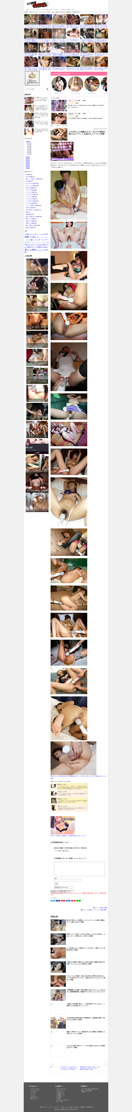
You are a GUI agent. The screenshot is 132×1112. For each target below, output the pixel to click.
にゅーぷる (33, 1093)
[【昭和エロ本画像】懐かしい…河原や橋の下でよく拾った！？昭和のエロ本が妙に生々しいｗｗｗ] (58, 1009)
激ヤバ (33, 247)
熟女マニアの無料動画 (86, 1090)
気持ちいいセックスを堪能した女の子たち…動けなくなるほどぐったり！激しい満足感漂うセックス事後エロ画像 (37, 345)
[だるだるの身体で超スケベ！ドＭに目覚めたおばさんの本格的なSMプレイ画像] (58, 1050)
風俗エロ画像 (29, 227)
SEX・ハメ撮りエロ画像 (32, 179)
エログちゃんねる (34, 1089)
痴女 (46, 247)
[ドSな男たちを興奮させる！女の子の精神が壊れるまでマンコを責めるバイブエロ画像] (68, 901)
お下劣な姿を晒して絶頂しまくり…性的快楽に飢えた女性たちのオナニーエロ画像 (37, 436)
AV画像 (28, 174)
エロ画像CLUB (59, 1093)
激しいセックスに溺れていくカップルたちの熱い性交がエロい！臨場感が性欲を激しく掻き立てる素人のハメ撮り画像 (37, 363)
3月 (28, 151)
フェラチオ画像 (30, 203)
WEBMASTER (75, 12)
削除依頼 (69, 12)
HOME (26, 12)
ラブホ (38, 242)
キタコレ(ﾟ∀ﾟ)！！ (35, 1090)
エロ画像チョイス (60, 1095)
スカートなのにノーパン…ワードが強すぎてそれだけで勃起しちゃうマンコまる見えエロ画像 (41, 122)
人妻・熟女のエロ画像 (32, 210)
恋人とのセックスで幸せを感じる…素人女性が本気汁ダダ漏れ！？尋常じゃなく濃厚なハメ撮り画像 (37, 418)
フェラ (43, 240)
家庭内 (40, 245)
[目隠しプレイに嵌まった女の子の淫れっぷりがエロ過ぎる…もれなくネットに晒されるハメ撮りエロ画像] (58, 939)
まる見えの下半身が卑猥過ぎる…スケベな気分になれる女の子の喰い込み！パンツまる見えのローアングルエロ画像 (37, 309)
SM (30, 234)
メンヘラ (35, 242)
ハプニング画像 (30, 196)
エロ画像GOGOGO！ (64, 1109)
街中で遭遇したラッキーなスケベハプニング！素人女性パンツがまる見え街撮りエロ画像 (41, 99)
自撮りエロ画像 (30, 221)
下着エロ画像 (29, 207)
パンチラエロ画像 (31, 198)
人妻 (29, 245)
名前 (55, 878)
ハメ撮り (30, 240)
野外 (46, 250)
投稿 (27, 212)
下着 (48, 242)
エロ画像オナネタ (60, 1094)
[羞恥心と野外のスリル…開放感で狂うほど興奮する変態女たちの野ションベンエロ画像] (58, 1037)
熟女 (39, 247)
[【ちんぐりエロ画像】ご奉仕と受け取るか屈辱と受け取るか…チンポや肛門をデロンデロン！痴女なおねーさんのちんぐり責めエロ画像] (58, 981)
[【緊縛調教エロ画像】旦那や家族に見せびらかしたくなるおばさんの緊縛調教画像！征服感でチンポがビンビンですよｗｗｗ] (58, 995)
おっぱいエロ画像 (31, 183)
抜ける (47, 245)
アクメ (84, 910)
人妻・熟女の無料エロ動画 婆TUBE (89, 1089)
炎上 (36, 247)
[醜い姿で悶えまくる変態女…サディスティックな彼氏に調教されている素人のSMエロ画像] (58, 925)
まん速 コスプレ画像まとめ (62, 1099)
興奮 (102, 910)
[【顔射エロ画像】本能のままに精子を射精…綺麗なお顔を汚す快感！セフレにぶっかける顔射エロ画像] (58, 967)
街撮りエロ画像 (30, 223)
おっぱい (34, 234)
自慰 (30, 250)
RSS (48, 12)
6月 (28, 146)
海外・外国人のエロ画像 (32, 216)
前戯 (33, 245)
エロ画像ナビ (59, 1097)
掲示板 (26, 247)
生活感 (43, 247)
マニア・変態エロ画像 (101, 907)
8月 (28, 143)
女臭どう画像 (59, 1101)
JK (25, 234)
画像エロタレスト (34, 1098)
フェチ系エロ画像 (31, 201)
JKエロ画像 (29, 176)
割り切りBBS (33, 1097)
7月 (28, 144)
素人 (27, 249)
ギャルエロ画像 (30, 190)
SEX (27, 234)
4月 (28, 149)
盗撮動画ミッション (86, 1091)
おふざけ (39, 234)
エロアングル (59, 1090)
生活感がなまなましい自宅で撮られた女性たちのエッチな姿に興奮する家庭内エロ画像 (37, 273)
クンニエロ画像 (30, 192)
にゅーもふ (33, 1094)
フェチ (37, 240)
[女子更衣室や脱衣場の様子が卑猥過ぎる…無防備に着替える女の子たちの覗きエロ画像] (58, 1023)
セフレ (43, 237)
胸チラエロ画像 (30, 218)
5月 (28, 147)
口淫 (35, 245)
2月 (28, 152)
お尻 (42, 234)
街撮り (37, 250)
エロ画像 (89, 910)
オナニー (38, 237)
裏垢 (40, 250)
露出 (26, 252)
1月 (28, 154)
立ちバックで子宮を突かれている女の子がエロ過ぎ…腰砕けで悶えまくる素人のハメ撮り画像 (37, 327)
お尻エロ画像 (29, 187)
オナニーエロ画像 (31, 185)
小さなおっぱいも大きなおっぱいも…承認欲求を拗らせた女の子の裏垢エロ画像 (41, 130)
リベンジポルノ (43, 242)
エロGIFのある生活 (61, 1089)
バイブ (94, 910)
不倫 (26, 245)
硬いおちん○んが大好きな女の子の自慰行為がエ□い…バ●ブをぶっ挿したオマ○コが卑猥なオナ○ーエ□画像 (78, 777)
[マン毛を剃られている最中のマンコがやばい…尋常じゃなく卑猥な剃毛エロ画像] (58, 953)
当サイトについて (33, 12)
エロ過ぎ (32, 237)
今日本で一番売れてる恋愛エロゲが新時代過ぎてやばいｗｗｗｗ (68, 835)
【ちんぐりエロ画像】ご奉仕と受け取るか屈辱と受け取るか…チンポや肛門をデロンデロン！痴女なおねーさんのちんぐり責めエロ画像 (86, 977)
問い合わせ (62, 12)
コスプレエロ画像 (31, 194)
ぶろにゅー (33, 1095)
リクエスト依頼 (54, 12)
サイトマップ (42, 12)
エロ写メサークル (60, 1091)
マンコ (98, 910)
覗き (42, 250)
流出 (29, 247)
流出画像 (28, 214)
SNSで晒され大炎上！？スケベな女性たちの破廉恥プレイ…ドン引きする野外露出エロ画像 (37, 381)
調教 (105, 910)
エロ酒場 (58, 1098)
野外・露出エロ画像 (31, 225)
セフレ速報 (33, 1091)
